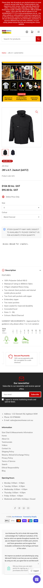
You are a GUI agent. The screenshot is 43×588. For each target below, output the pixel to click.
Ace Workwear (17, 517)
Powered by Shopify (30, 517)
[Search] (38, 38)
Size (3, 203)
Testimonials (7, 442)
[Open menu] (38, 31)
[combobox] (21, 39)
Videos (4, 445)
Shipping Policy (8, 452)
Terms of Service (8, 461)
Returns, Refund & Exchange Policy (15, 455)
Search (4, 464)
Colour (4, 212)
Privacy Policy (7, 458)
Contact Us (6, 448)
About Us (5, 439)
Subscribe (35, 394)
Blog (3, 471)
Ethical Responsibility (10, 468)
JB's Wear (5, 166)
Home (4, 53)
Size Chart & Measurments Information (17, 432)
